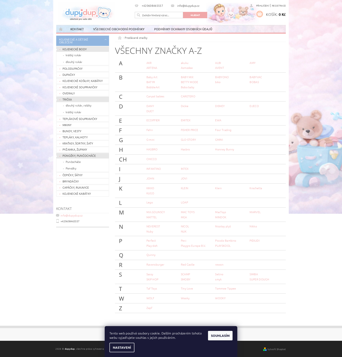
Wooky (185, 298)
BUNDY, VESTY (72, 131)
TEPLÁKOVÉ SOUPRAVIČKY (80, 119)
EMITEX (186, 120)
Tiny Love (187, 288)
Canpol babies (155, 96)
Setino (219, 274)
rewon (219, 264)
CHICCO (151, 159)
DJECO (254, 106)
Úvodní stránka (61, 29)
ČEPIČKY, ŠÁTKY (73, 175)
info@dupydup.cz (72, 215)
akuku (185, 63)
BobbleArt (153, 87)
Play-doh (152, 246)
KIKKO (150, 188)
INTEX (185, 169)
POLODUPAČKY (73, 68)
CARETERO (188, 96)
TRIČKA (67, 99)
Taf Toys (151, 288)
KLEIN (184, 188)
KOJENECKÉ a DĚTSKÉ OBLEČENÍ (73, 40)
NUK (184, 231)
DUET (150, 111)
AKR (149, 63)
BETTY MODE (189, 82)
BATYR (150, 82)
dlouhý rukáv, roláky (78, 105)
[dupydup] (86, 12)
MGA (184, 217)
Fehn (149, 130)
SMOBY (186, 279)
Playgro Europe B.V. (193, 246)
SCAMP (185, 274)
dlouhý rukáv (74, 62)
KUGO (150, 193)
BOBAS (254, 82)
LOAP (184, 202)
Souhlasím (220, 335)
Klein (218, 188)
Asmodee (187, 68)
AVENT (219, 68)
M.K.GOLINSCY (155, 212)
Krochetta (256, 188)
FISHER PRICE (189, 130)
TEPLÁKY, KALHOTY (75, 137)
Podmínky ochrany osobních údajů (183, 29)
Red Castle (188, 264)
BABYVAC (256, 77)
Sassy (149, 274)
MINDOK (220, 217)
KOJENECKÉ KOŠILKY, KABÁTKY (83, 81)
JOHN (150, 178)
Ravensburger (155, 264)
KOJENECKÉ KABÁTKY (77, 194)
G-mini (150, 139)
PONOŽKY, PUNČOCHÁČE (79, 156)
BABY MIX (187, 77)
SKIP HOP (152, 279)
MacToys (220, 212)
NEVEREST (153, 226)
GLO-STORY (188, 139)
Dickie (185, 106)
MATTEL (151, 217)
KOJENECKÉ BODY (75, 49)
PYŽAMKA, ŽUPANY (75, 149)
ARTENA (151, 68)
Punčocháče (73, 162)
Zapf (149, 308)
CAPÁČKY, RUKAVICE (76, 187)
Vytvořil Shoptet (276, 349)
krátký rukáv (73, 55)
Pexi (183, 240)
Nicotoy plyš (223, 226)
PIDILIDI (254, 240)
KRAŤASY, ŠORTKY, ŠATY (78, 143)
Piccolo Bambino (225, 240)
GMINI (219, 139)
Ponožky (71, 168)
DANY (150, 106)
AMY (253, 63)
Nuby (149, 231)
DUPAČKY (69, 75)
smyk (218, 279)
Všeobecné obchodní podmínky (119, 29)
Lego (149, 202)
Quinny (151, 255)
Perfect (151, 240)
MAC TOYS (188, 212)
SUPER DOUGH (259, 279)
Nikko (253, 226)
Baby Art (152, 77)
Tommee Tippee (225, 288)
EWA (218, 120)
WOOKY (220, 298)
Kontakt (77, 29)
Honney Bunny (224, 149)
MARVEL (255, 212)
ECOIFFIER (153, 120)
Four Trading (223, 130)
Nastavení (122, 347)
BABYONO (222, 77)
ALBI (218, 63)
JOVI (184, 178)
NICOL (185, 226)
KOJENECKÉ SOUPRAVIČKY (80, 87)
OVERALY (69, 93)
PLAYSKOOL (223, 246)
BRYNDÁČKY (71, 181)
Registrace (279, 5)
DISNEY (220, 106)
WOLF (150, 298)
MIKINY (67, 125)
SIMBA (254, 274)
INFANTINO (153, 169)
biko (217, 82)
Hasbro (185, 149)
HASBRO (152, 149)
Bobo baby (188, 87)
